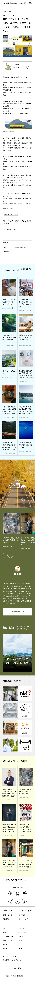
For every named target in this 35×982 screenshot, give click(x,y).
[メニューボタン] (30, 3)
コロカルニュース (8, 16)
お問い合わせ (7, 915)
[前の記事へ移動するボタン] (5, 555)
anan (4, 928)
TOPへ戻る (17, 968)
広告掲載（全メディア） (12, 960)
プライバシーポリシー (26, 911)
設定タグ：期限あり (21, 247)
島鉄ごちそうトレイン (11, 215)
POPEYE (21, 928)
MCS (20, 948)
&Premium (22, 932)
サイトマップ (23, 919)
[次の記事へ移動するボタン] (10, 555)
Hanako (5, 948)
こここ (20, 944)
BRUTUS (6, 932)
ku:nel (20, 940)
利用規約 (21, 915)
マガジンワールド (10, 956)
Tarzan (20, 936)
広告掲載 (6, 919)
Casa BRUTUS (8, 936)
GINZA (5, 944)
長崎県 (7, 251)
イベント (7, 247)
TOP (4, 11)
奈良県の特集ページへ (17, 612)
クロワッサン (7, 940)
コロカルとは (7, 911)
